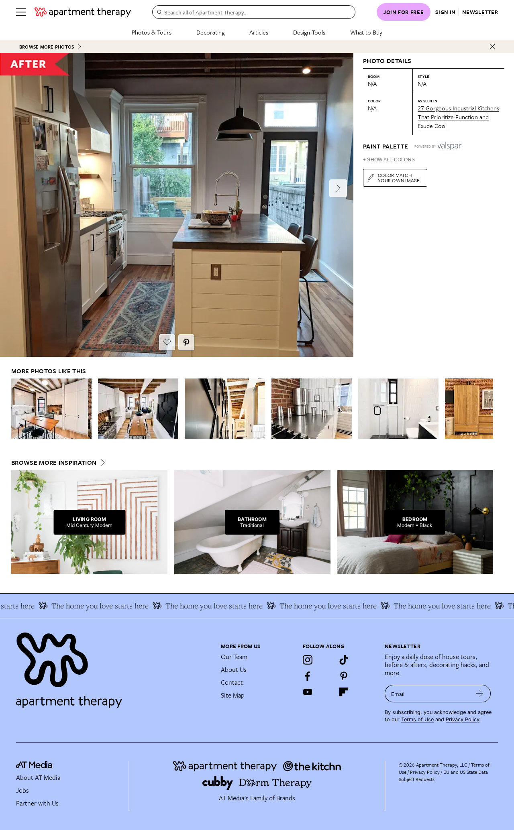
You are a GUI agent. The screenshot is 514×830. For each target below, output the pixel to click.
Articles (258, 32)
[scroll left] (17, 408)
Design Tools (309, 32)
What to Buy (366, 32)
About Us (234, 669)
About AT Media (38, 777)
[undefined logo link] (83, 12)
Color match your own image (399, 177)
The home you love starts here (83, 605)
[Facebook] (307, 676)
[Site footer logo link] (113, 667)
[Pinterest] (344, 676)
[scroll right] (486, 408)
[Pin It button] (186, 342)
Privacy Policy (462, 719)
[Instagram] (307, 660)
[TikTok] (344, 660)
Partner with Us (37, 803)
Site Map (233, 695)
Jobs (22, 790)
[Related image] (51, 408)
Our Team (234, 656)
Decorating (210, 32)
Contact (232, 682)
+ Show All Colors (389, 160)
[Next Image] (338, 188)
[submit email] (480, 693)
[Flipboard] (344, 692)
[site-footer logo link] (34, 766)
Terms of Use (417, 719)
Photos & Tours (151, 32)
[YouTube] (307, 692)
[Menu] (21, 12)
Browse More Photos (46, 46)
